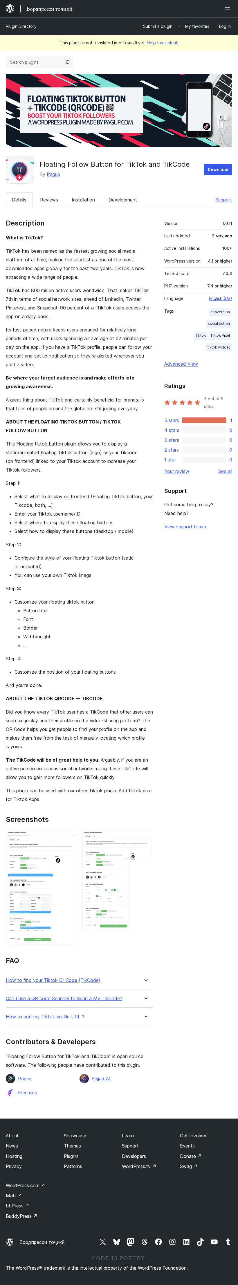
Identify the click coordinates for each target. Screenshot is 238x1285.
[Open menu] (228, 8)
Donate (191, 1156)
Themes (72, 1146)
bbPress (17, 1206)
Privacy (14, 1166)
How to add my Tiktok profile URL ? (45, 1017)
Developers (134, 1156)
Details (19, 200)
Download (218, 169)
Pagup (53, 174)
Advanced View (181, 364)
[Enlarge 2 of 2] (145, 837)
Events (187, 1146)
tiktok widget (219, 347)
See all (225, 471)
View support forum (185, 526)
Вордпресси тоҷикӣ (42, 1242)
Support (223, 200)
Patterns (73, 1166)
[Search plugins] (67, 62)
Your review (176, 471)
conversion (220, 312)
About (12, 1136)
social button (219, 323)
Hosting (14, 1156)
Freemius (27, 1092)
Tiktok (200, 335)
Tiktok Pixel (220, 335)
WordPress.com (25, 1185)
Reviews (49, 200)
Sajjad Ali (101, 1078)
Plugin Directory (21, 26)
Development (123, 200)
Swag (189, 1166)
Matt (14, 1195)
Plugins (71, 1156)
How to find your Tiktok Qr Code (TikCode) (53, 980)
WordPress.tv (139, 1166)
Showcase (75, 1136)
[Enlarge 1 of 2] (69, 837)
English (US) (220, 298)
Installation (83, 200)
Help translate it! (162, 42)
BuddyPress (21, 1216)
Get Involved (194, 1136)
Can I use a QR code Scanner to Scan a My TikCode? (64, 998)
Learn (128, 1136)
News (12, 1146)
